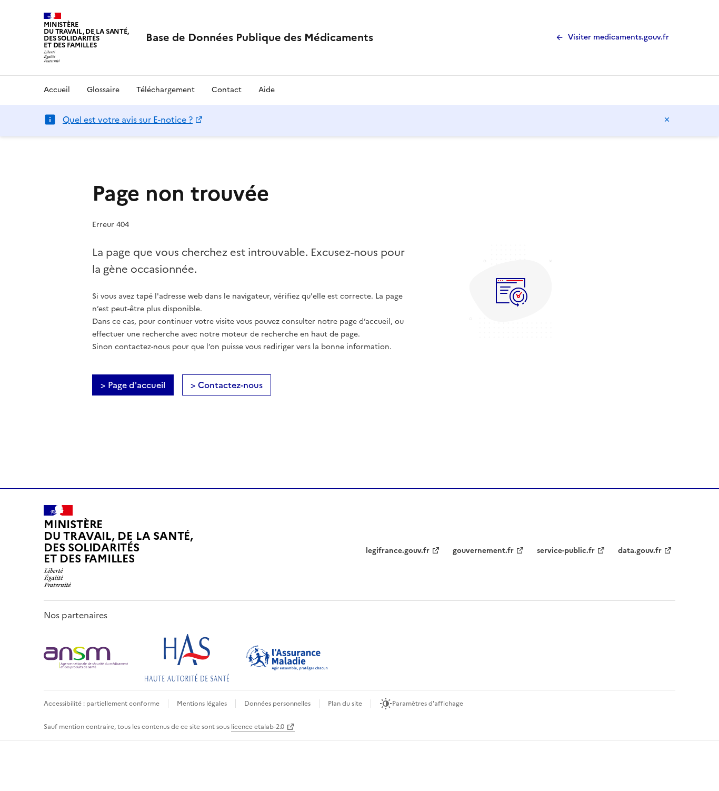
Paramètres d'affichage (427, 703)
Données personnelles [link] (277, 703)
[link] (259, 37)
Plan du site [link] (345, 703)
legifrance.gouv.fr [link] (398, 550)
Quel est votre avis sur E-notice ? (128, 119)
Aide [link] (266, 89)
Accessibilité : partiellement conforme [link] (101, 703)
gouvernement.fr (483, 550)
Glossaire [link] (103, 89)
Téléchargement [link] (165, 89)
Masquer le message (666, 119)
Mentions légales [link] (202, 703)
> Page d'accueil (133, 385)
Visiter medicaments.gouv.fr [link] (618, 37)
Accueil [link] (57, 89)
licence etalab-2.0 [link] (257, 726)
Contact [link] (227, 89)
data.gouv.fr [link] (640, 550)
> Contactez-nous (227, 385)
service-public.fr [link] (566, 550)
